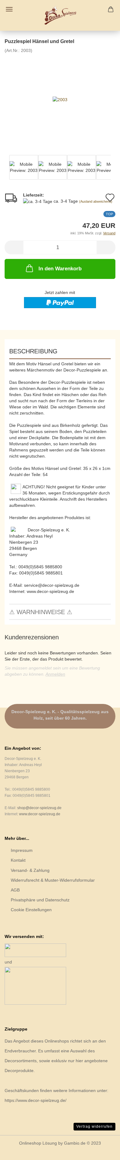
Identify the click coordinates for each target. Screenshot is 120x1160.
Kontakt (18, 860)
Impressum (22, 850)
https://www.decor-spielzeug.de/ (35, 1100)
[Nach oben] (103, 1150)
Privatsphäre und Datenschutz (40, 899)
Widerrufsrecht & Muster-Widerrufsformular (53, 880)
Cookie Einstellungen (31, 909)
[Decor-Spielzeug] (60, 15)
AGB (15, 890)
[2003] (60, 99)
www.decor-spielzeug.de (39, 814)
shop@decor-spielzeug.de (39, 808)
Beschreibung (33, 351)
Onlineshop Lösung (38, 1143)
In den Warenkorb (60, 269)
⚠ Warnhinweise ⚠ (40, 612)
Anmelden (55, 674)
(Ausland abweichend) (95, 201)
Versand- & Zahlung (30, 870)
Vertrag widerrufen (94, 1126)
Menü (9, 9)
